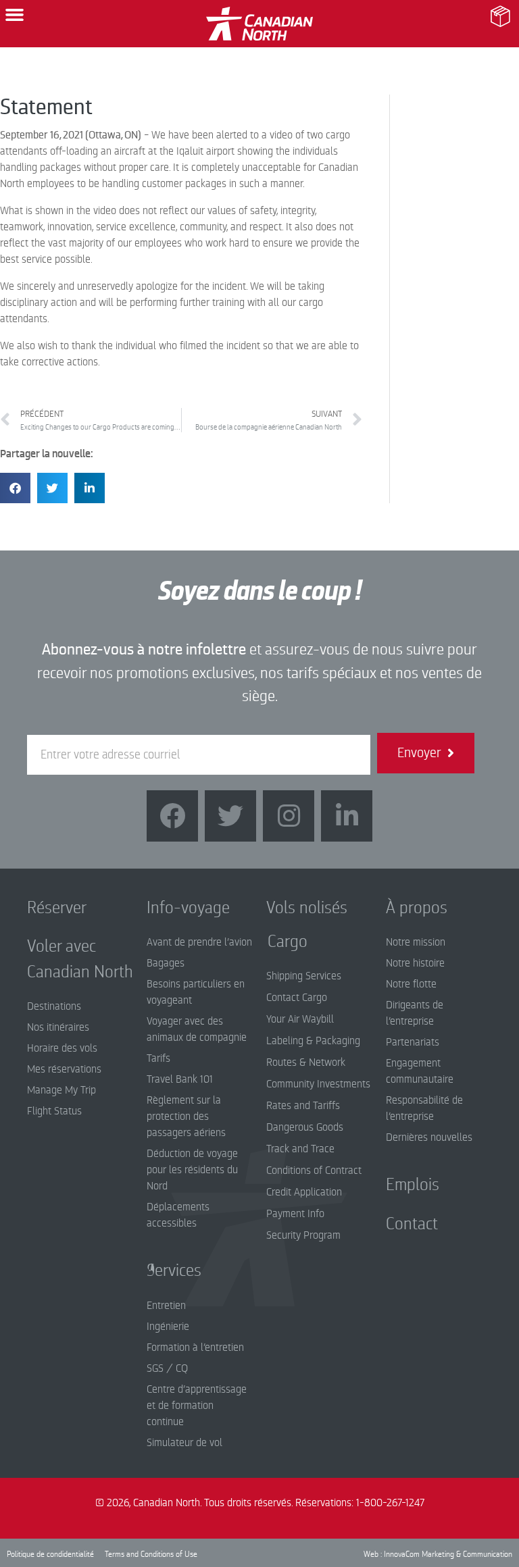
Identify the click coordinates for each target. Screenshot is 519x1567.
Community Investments (318, 1084)
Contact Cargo (296, 997)
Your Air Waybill (300, 1019)
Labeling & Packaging (313, 1041)
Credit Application (304, 1192)
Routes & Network (305, 1062)
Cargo (277, 941)
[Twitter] (230, 816)
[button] (15, 15)
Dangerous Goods (304, 1127)
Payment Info (295, 1214)
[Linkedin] (346, 816)
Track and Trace (300, 1149)
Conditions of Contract (314, 1170)
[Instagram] (288, 816)
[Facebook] (172, 816)
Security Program (303, 1235)
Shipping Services (303, 976)
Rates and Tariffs (303, 1105)
